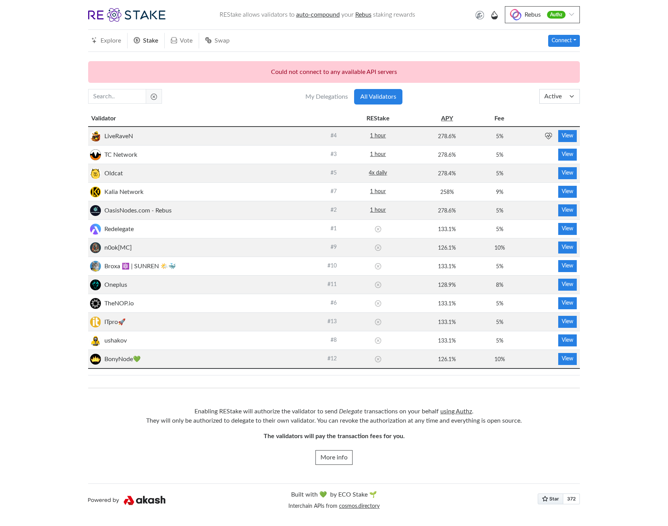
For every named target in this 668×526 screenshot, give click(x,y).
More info (334, 457)
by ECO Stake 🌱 (334, 495)
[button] (126, 15)
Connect (562, 40)
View (567, 136)
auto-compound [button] (318, 15)
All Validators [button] (378, 97)
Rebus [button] (363, 15)
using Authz (456, 411)
